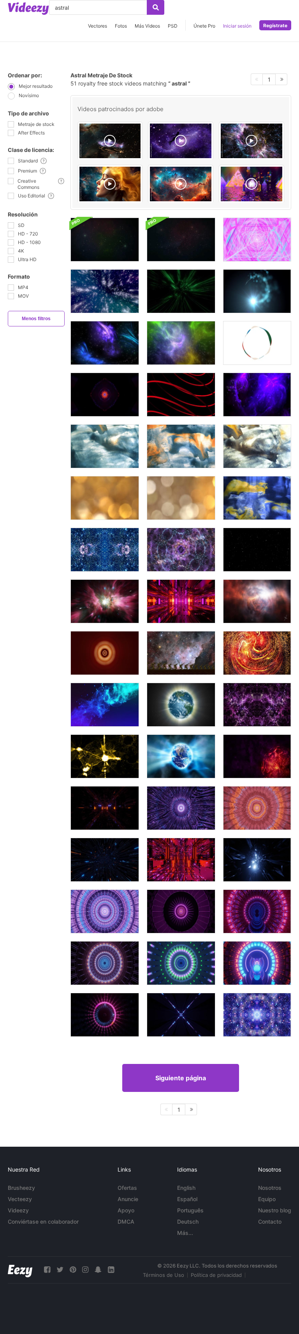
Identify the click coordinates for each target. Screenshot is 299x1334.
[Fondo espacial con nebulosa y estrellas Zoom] (104, 240)
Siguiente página (180, 1078)
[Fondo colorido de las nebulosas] (181, 343)
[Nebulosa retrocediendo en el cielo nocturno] (181, 653)
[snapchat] (98, 1269)
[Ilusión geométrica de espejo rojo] (181, 860)
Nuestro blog (274, 1210)
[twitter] (59, 1269)
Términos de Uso (163, 1275)
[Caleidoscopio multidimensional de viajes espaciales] (257, 705)
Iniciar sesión (237, 26)
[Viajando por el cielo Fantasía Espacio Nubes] (257, 601)
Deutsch (188, 1221)
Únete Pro (204, 26)
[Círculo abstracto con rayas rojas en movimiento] (181, 395)
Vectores (97, 26)
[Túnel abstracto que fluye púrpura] (181, 808)
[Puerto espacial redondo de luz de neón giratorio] (257, 911)
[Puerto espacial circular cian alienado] (257, 860)
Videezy (18, 1210)
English (186, 1187)
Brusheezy (21, 1187)
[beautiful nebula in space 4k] (180, 184)
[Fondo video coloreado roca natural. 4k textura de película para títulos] (104, 446)
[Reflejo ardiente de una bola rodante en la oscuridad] (257, 963)
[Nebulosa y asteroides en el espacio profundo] (257, 395)
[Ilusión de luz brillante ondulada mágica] (181, 963)
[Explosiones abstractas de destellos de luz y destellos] (104, 756)
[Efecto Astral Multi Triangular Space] (257, 240)
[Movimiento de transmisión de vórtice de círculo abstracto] (104, 653)
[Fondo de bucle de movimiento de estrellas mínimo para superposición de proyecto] (257, 550)
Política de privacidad (216, 1275)
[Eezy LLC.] (20, 1270)
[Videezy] (28, 8)
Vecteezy (20, 1199)
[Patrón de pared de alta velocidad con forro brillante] (104, 860)
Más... (185, 1232)
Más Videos (147, 26)
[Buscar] (155, 7)
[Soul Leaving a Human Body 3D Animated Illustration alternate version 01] (110, 141)
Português (190, 1210)
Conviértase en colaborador (43, 1221)
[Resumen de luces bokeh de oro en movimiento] (104, 498)
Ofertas (127, 1187)
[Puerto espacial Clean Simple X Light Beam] (181, 1015)
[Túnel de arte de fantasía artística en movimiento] (257, 808)
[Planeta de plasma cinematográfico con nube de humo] (257, 756)
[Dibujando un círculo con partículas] (257, 291)
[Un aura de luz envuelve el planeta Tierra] (181, 756)
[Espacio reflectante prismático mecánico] (104, 911)
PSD (173, 26)
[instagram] (85, 1269)
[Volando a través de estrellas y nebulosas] (104, 291)
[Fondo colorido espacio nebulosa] (104, 343)
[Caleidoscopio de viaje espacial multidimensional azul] (104, 550)
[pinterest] (73, 1269)
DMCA (126, 1221)
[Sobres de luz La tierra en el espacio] (181, 705)
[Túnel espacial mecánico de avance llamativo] (104, 963)
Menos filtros (36, 318)
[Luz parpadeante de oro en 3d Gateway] (104, 808)
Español (187, 1199)
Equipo (267, 1199)
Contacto (269, 1221)
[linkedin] (111, 1269)
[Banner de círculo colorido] (257, 343)
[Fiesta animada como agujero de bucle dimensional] (181, 911)
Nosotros (269, 1187)
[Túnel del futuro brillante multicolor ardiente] (181, 601)
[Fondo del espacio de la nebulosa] (104, 705)
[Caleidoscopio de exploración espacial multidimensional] (257, 1015)
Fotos (121, 26)
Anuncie (128, 1199)
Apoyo (126, 1210)
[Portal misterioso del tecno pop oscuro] (104, 1015)
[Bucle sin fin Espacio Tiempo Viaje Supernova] (104, 601)
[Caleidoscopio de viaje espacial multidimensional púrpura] (181, 550)
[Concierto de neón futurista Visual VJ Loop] (104, 395)
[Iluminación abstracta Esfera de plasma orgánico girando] (257, 653)
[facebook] (47, 1269)
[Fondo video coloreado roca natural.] (257, 446)
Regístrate (275, 25)
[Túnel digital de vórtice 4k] (181, 291)
